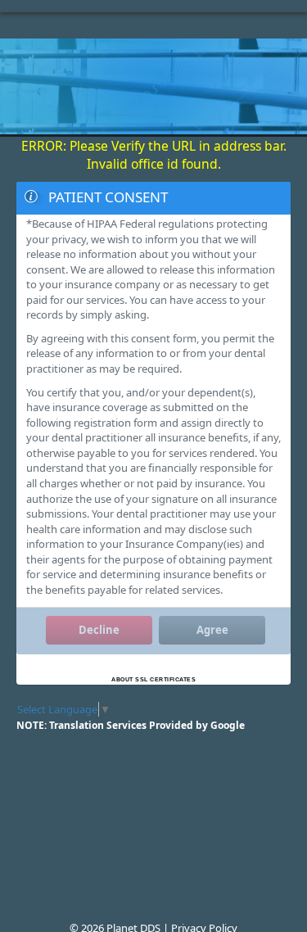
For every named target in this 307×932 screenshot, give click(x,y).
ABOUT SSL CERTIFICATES (153, 679)
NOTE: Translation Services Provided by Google (130, 725)
